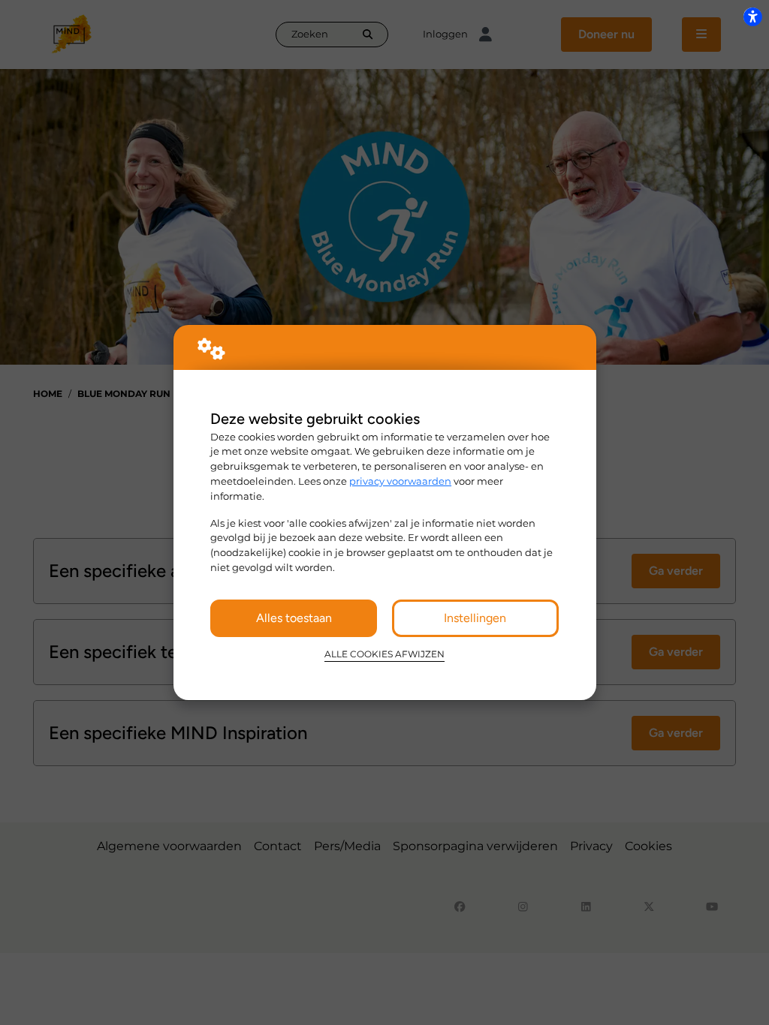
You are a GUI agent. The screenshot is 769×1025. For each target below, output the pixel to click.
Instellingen (475, 618)
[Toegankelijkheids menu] (752, 17)
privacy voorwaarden (400, 481)
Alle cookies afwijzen (384, 654)
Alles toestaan (294, 618)
